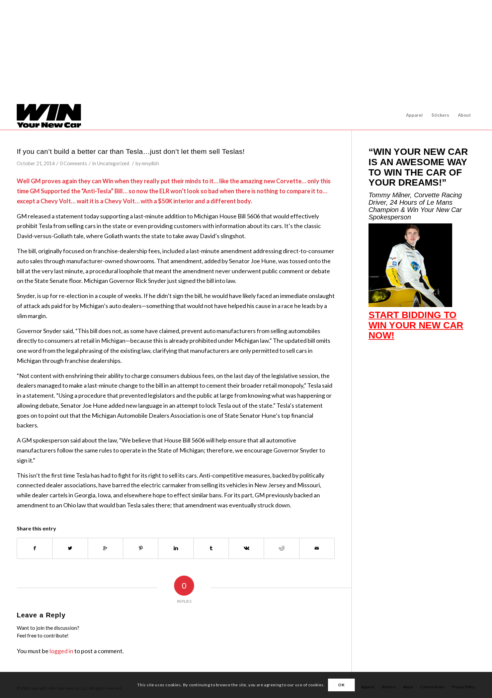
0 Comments (73, 163)
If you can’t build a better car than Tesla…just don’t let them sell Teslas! (131, 151)
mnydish (150, 163)
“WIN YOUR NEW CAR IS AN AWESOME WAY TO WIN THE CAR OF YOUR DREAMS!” (418, 167)
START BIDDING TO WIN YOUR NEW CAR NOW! (415, 325)
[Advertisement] (248, 50)
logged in (61, 651)
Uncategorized (113, 163)
